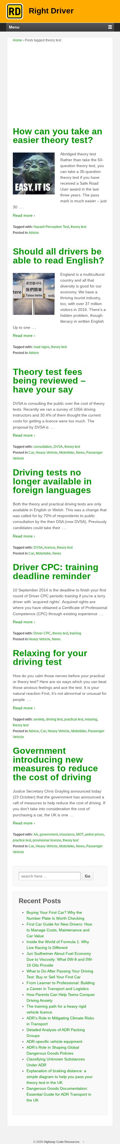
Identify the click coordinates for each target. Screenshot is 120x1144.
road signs (41, 347)
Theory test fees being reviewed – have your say (49, 380)
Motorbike (66, 453)
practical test (73, 719)
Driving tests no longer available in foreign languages (52, 481)
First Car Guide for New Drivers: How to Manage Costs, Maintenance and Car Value (59, 930)
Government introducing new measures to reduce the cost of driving (55, 764)
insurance (67, 834)
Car (31, 453)
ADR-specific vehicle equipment (54, 1041)
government (49, 834)
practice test (22, 840)
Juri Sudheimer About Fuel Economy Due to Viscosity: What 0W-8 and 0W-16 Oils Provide (60, 959)
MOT (79, 834)
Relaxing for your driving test (50, 657)
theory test (78, 227)
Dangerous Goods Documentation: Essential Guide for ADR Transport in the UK (59, 1094)
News (80, 453)
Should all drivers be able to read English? (58, 255)
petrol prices (94, 834)
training (75, 633)
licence (49, 548)
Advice (33, 233)
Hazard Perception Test (51, 227)
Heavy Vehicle (46, 453)
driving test (54, 719)
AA (35, 834)
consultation (42, 447)
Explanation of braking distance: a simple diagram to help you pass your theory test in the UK (60, 1077)
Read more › (24, 215)
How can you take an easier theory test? (57, 135)
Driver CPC (42, 633)
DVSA (58, 447)
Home (17, 40)
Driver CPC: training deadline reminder (56, 571)
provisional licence (47, 840)
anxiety (38, 719)
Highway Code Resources (61, 1141)
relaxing (91, 719)
